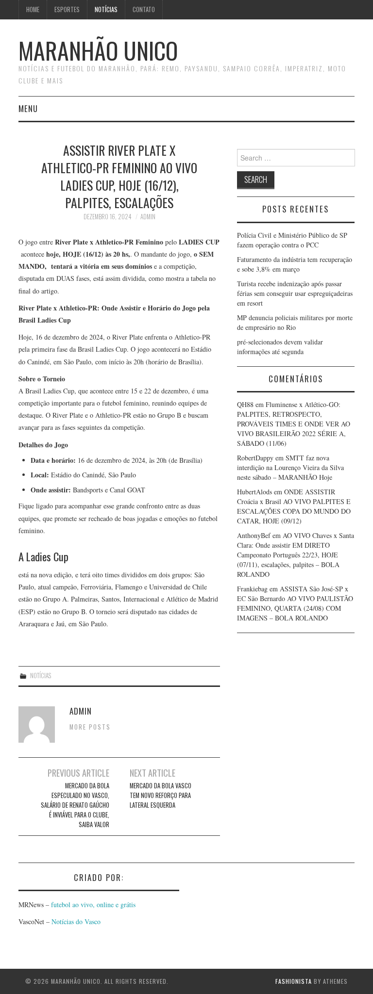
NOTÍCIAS (106, 9)
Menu (28, 108)
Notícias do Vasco (75, 921)
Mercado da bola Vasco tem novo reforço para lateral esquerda (160, 795)
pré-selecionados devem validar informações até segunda (280, 346)
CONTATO (144, 9)
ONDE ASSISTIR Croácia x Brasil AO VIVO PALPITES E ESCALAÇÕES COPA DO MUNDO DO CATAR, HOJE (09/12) (294, 506)
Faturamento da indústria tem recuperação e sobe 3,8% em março (294, 264)
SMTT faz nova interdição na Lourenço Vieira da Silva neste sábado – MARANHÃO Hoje (290, 467)
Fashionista (293, 981)
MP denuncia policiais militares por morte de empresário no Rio (295, 322)
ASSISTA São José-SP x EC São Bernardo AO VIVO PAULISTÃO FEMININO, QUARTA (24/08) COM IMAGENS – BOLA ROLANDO (295, 603)
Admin (147, 216)
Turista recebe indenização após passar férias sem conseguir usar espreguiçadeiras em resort (295, 293)
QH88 (245, 404)
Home (32, 9)
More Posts (90, 727)
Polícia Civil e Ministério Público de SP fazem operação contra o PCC (292, 239)
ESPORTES (67, 9)
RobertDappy (255, 457)
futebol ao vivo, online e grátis (93, 904)
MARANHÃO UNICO (98, 50)
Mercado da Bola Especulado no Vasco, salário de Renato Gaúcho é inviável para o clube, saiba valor (75, 805)
